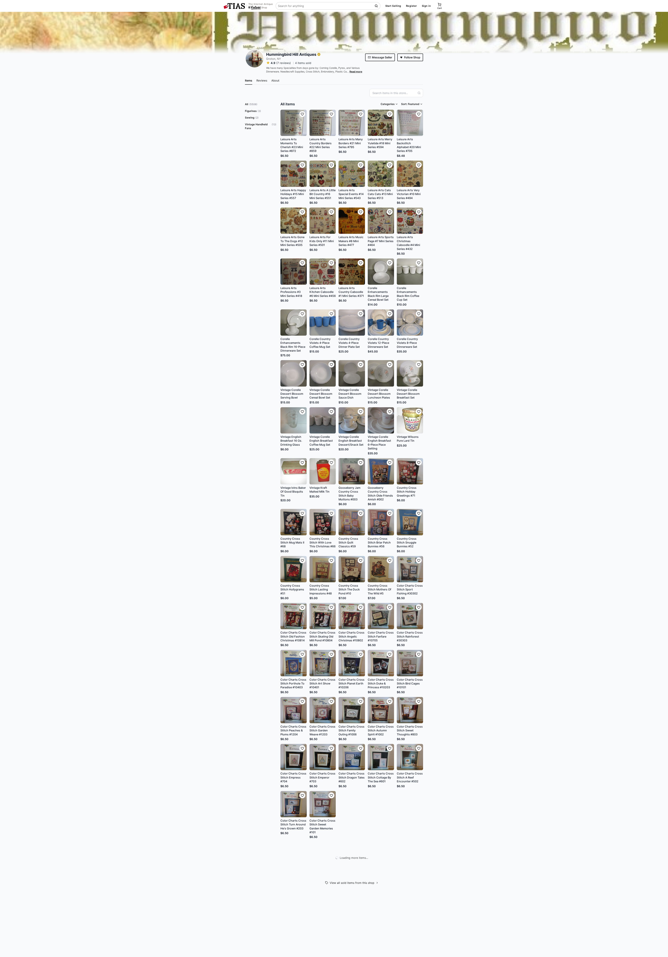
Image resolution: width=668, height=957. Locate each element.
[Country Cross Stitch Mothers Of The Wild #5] (381, 569)
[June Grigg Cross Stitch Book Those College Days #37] (322, 855)
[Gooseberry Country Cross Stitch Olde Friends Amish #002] (381, 471)
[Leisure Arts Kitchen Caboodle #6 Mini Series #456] (322, 271)
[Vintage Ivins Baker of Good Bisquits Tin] (293, 471)
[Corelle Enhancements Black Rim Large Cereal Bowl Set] (381, 271)
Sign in (426, 5)
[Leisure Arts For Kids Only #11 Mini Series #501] (322, 221)
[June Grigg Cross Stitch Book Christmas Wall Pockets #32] (410, 855)
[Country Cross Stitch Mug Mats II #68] (293, 522)
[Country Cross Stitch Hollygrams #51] (293, 569)
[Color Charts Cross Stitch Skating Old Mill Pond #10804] (322, 616)
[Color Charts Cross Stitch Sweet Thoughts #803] (410, 710)
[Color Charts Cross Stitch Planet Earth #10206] (352, 663)
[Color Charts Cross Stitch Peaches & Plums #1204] (293, 710)
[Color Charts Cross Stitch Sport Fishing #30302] (410, 569)
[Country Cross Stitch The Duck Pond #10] (352, 569)
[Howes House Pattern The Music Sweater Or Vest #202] (410, 906)
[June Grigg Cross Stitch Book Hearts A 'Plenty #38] (293, 855)
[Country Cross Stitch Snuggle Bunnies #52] (410, 522)
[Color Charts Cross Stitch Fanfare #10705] (381, 616)
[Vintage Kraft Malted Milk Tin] (322, 471)
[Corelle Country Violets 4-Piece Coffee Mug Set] (322, 322)
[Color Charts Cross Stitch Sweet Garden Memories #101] (322, 804)
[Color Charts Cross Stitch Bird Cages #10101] (410, 663)
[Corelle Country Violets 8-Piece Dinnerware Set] (410, 322)
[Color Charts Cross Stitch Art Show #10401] (322, 663)
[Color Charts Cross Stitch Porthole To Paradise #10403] (293, 663)
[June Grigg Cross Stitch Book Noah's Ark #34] (381, 855)
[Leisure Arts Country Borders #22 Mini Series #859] (322, 123)
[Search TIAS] (376, 5)
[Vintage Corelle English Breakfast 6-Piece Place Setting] (381, 420)
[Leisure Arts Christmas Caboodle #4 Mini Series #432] (410, 221)
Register (411, 5)
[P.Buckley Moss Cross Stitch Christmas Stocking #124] (381, 804)
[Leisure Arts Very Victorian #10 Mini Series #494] (410, 174)
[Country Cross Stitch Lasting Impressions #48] (322, 569)
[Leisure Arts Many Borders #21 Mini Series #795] (352, 123)
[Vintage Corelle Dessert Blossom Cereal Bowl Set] (322, 373)
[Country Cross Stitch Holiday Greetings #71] (410, 471)
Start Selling (393, 5)
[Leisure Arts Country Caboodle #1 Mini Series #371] (352, 271)
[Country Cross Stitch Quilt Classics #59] (352, 522)
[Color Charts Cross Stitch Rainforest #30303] (410, 616)
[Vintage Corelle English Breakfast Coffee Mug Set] (322, 420)
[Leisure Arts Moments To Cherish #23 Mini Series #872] (293, 123)
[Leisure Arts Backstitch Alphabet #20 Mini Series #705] (410, 123)
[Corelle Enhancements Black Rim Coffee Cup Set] (410, 271)
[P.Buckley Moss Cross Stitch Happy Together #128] (352, 804)
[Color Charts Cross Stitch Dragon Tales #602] (352, 757)
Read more (355, 71)
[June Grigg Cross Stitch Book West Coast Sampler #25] (322, 906)
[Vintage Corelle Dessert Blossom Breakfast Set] (410, 373)
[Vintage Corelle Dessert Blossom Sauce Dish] (352, 373)
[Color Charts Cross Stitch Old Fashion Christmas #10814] (293, 616)
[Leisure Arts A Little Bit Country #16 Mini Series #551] (322, 174)
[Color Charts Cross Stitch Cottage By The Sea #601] (381, 757)
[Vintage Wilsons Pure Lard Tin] (410, 420)
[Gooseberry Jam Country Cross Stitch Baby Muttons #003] (352, 471)
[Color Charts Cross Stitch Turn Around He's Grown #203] (293, 804)
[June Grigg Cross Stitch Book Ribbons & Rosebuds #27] (293, 906)
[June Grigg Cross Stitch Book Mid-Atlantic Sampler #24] (352, 906)
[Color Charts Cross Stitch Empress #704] (293, 757)
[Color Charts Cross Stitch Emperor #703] (322, 757)
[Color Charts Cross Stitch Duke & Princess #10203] (381, 663)
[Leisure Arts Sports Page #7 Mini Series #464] (381, 221)
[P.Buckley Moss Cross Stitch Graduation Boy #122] (410, 804)
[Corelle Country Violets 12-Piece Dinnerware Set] (381, 322)
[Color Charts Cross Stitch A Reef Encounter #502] (410, 757)
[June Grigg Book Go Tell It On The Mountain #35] (352, 855)
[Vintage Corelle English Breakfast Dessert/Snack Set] (352, 420)
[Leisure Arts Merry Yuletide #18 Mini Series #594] (381, 123)
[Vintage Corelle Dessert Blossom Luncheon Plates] (381, 373)
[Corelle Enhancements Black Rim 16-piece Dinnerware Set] (293, 322)
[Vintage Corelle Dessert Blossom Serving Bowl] (293, 373)
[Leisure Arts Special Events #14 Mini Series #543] (352, 174)
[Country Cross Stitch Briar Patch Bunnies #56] (381, 522)
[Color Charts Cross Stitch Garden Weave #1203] (322, 710)
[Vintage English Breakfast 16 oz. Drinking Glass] (293, 420)
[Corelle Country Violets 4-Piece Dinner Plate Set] (352, 322)
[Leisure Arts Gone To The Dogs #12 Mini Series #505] (293, 221)
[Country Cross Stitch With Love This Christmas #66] (322, 522)
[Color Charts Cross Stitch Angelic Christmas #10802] (352, 616)
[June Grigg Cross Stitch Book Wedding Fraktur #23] (381, 906)
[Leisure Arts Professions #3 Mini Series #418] (293, 271)
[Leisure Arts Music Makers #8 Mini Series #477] (352, 221)
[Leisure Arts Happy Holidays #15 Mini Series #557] (293, 174)
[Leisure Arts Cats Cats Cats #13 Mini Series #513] (381, 174)
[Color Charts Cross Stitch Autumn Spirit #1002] (381, 710)
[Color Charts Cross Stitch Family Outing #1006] (352, 710)
